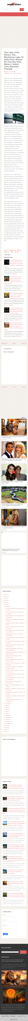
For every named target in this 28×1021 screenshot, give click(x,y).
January (7, 606)
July (6, 713)
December (8, 723)
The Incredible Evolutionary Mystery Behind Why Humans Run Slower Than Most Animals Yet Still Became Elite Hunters (13, 326)
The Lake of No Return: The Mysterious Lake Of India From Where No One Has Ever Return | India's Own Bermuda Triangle (13, 60)
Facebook (13, 250)
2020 (5, 600)
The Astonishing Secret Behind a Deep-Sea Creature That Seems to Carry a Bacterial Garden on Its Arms (16, 787)
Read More (14, 273)
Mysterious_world (8, 73)
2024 (5, 727)
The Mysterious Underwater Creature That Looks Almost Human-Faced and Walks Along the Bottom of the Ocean (16, 847)
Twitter (19, 250)
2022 (5, 604)
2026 (5, 731)
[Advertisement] (14, 33)
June (7, 711)
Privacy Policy (5, 1016)
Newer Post (4, 343)
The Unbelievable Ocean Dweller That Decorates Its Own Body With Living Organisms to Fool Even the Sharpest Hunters (13, 280)
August (7, 715)
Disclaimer (13, 1016)
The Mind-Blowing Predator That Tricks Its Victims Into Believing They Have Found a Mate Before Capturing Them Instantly (13, 264)
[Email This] (5, 254)
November (8, 721)
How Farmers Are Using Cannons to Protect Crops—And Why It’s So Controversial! (16, 871)
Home (14, 343)
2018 (5, 596)
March (7, 705)
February (8, 703)
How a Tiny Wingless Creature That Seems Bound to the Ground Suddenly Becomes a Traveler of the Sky (16, 823)
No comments (18, 73)
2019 (5, 598)
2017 (5, 594)
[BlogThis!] (6, 254)
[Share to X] (7, 254)
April (7, 707)
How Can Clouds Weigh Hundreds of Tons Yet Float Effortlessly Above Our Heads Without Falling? (16, 835)
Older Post (24, 343)
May (7, 709)
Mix (13, 252)
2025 (5, 729)
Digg (17, 252)
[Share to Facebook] (9, 254)
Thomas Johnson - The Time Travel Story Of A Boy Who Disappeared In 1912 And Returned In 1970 (16, 798)
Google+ (8, 252)
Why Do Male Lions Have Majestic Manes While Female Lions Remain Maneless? (15, 883)
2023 (5, 725)
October (8, 719)
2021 (5, 602)
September (8, 717)
